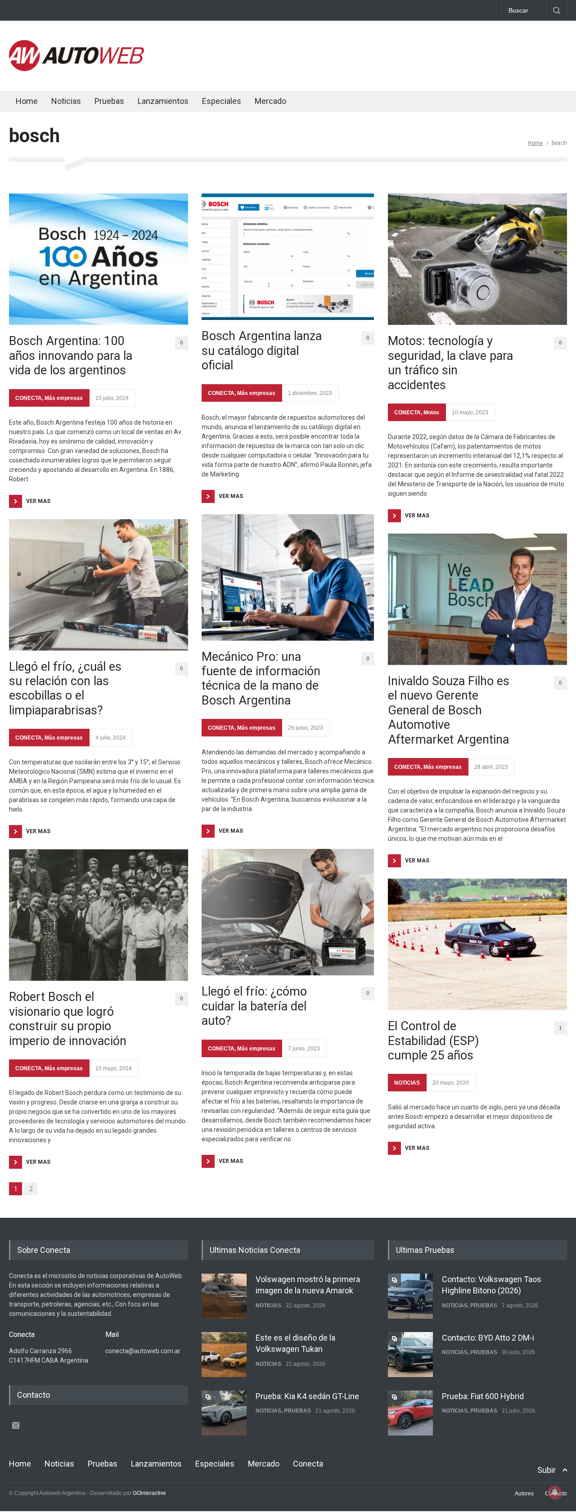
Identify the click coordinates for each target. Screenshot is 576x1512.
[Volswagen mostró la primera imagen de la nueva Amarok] (224, 1296)
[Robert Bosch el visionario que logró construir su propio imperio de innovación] (98, 915)
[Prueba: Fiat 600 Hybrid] (410, 1413)
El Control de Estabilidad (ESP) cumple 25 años (433, 1041)
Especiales (221, 101)
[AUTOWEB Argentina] (76, 69)
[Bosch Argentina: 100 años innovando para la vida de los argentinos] (98, 259)
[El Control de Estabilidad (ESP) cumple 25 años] (477, 944)
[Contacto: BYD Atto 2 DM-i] (410, 1354)
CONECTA (28, 398)
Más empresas (64, 398)
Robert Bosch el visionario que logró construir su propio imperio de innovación (67, 1019)
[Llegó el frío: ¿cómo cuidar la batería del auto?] (288, 912)
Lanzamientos (163, 101)
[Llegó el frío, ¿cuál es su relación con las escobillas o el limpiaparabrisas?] (98, 585)
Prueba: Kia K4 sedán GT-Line (307, 1396)
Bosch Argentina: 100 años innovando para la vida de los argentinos (70, 355)
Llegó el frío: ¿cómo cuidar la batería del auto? (254, 1006)
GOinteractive (149, 1493)
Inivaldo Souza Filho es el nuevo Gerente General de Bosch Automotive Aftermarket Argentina (448, 710)
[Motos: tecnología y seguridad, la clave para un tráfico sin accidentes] (477, 259)
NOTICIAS (407, 1083)
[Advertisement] (403, 54)
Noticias (66, 101)
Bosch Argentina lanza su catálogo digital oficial (262, 350)
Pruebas (109, 101)
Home (27, 101)
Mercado (270, 101)
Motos (431, 412)
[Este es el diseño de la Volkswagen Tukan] (224, 1354)
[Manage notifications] (555, 1492)
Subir (546, 1470)
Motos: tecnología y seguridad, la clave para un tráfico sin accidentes (450, 363)
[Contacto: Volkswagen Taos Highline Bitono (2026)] (410, 1296)
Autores (524, 1493)
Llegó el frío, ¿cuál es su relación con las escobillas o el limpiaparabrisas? (65, 689)
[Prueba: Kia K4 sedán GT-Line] (224, 1413)
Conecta (324, 102)
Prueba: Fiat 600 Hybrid (483, 1396)
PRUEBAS (297, 1411)
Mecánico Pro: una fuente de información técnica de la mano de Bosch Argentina (261, 679)
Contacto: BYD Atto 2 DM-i (488, 1337)
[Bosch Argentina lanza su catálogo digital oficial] (288, 256)
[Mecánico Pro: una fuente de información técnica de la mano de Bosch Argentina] (288, 577)
